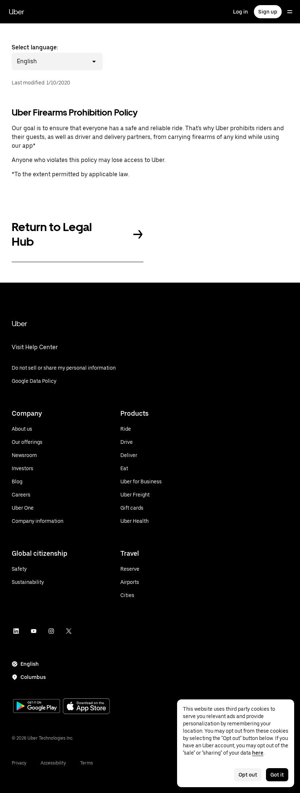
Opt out (248, 775)
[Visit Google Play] (36, 706)
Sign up (267, 12)
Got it (277, 775)
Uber (16, 11)
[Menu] (289, 11)
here (257, 753)
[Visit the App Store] (86, 706)
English (29, 664)
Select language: (35, 54)
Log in (240, 12)
